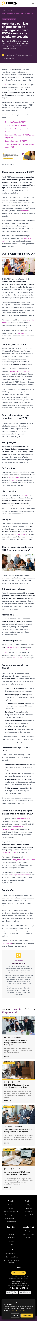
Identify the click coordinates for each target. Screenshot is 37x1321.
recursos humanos (23, 819)
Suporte (28, 1237)
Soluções (11, 1205)
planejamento (14, 477)
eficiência (24, 211)
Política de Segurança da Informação (11, 1261)
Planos (11, 1208)
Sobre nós (11, 1231)
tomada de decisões (9, 852)
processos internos (12, 647)
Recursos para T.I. (10, 1218)
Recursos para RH (10, 1215)
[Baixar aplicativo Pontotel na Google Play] (12, 1292)
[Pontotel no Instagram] (20, 1288)
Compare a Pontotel (29, 1215)
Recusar (15, 1315)
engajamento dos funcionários (24, 860)
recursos (14, 480)
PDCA (5, 85)
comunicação (17, 658)
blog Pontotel (7, 943)
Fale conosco (18, 1272)
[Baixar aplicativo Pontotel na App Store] (25, 1292)
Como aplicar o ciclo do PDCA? (16, 141)
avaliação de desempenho (20, 875)
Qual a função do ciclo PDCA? (15, 125)
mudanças (25, 495)
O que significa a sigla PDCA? (15, 122)
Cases (11, 1244)
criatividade (20, 333)
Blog (28, 1205)
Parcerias (11, 1241)
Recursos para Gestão (11, 1211)
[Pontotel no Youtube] (17, 1288)
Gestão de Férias (11, 1222)
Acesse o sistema (28, 1234)
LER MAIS (6, 1056)
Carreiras (11, 1234)
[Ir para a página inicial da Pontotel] (9, 3)
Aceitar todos (26, 1315)
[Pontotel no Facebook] (23, 1288)
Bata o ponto (29, 1231)
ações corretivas (19, 534)
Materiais (29, 1208)
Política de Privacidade (11, 1257)
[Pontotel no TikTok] (10, 1288)
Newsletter (28, 1211)
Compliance (11, 1237)
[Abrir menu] (33, 3)
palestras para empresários (19, 371)
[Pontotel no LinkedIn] (13, 1288)
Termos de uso (10, 1253)
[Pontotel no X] (27, 1288)
